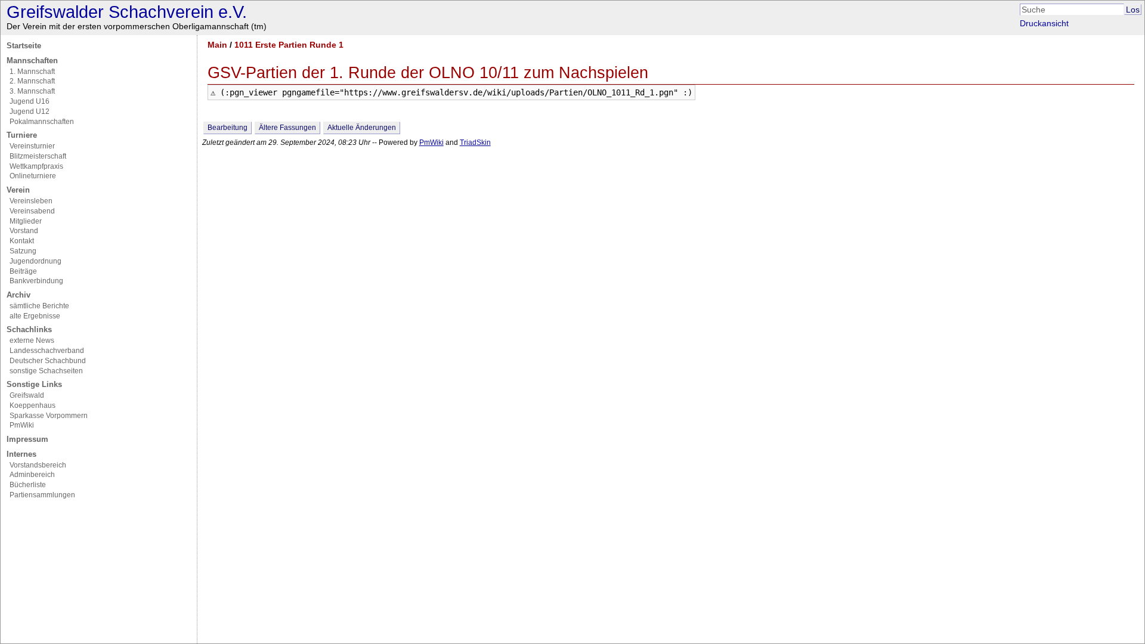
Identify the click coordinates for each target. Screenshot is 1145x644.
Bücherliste (28, 485)
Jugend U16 (29, 101)
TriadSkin (475, 142)
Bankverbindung (36, 281)
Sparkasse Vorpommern (49, 415)
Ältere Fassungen (287, 127)
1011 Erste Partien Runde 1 (289, 44)
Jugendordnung (35, 261)
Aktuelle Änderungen (361, 127)
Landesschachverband (47, 350)
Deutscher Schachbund (48, 361)
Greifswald (27, 395)
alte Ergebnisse (35, 316)
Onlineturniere (33, 176)
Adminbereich (32, 474)
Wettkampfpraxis (36, 166)
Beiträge (23, 271)
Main (217, 44)
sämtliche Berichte (39, 306)
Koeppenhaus (32, 405)
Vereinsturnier (32, 146)
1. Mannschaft (32, 71)
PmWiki (22, 425)
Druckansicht (1044, 23)
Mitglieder (26, 221)
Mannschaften (32, 60)
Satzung (23, 251)
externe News (32, 340)
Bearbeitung (227, 127)
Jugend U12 (29, 111)
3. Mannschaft (32, 91)
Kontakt (22, 241)
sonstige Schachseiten (46, 371)
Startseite (24, 45)
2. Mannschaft (32, 81)
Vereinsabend (32, 211)
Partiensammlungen (42, 495)
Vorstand (24, 231)
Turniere (22, 135)
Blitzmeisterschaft (38, 156)
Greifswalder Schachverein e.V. (127, 11)
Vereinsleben (31, 201)
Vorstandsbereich (38, 465)
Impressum (27, 439)
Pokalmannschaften (42, 121)
